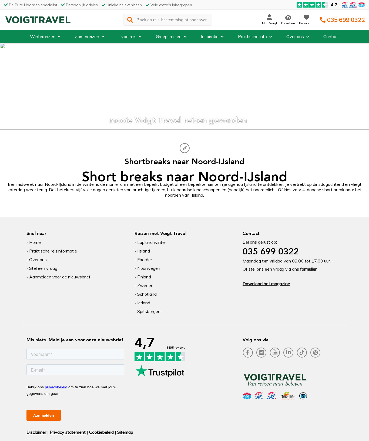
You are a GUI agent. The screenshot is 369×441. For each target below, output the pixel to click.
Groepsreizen (169, 36)
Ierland (143, 302)
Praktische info (252, 36)
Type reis (127, 36)
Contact (331, 36)
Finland (144, 277)
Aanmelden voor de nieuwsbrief (59, 277)
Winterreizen (42, 36)
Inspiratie (210, 36)
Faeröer (144, 259)
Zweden (145, 285)
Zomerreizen (87, 36)
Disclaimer (36, 432)
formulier (308, 269)
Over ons (295, 36)
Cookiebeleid (101, 432)
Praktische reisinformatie (53, 251)
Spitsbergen (148, 311)
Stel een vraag (43, 268)
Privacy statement (68, 432)
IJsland (143, 251)
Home (35, 242)
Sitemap (125, 432)
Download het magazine (266, 283)
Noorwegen (148, 268)
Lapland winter (151, 242)
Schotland (147, 294)
